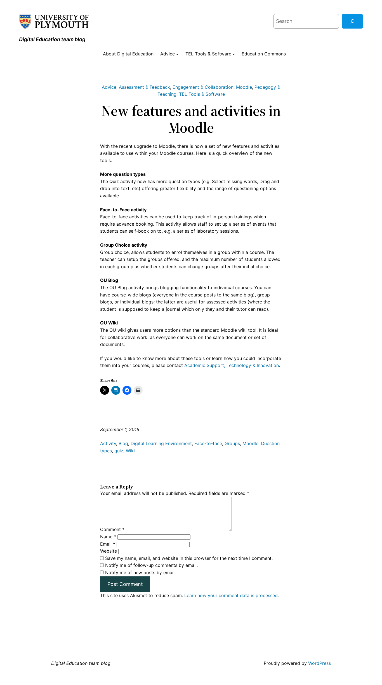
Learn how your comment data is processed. (231, 595)
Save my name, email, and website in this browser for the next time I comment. (189, 558)
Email (107, 544)
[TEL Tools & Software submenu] (233, 54)
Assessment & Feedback (144, 87)
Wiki (130, 450)
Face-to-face (208, 443)
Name (108, 536)
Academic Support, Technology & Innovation (231, 365)
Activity (108, 443)
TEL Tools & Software (202, 94)
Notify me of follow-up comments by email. (151, 565)
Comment (112, 529)
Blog (123, 443)
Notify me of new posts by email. (140, 572)
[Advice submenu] (177, 54)
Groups (232, 443)
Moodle (244, 87)
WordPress (319, 663)
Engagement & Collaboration (203, 87)
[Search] (352, 21)
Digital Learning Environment (161, 443)
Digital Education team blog (52, 39)
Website (108, 551)
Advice (109, 87)
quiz (118, 450)
